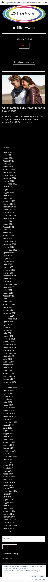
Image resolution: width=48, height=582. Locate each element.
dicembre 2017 (8, 448)
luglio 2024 (7, 221)
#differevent (24, 28)
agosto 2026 (8, 152)
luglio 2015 (7, 531)
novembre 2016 (9, 485)
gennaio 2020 (8, 376)
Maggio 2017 (8, 468)
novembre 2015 (9, 520)
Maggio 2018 (8, 434)
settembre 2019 (9, 388)
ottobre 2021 (8, 316)
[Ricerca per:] (23, 539)
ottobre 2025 (8, 181)
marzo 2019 (7, 405)
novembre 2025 (9, 178)
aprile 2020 (7, 367)
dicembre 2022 (9, 276)
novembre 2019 (9, 382)
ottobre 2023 (8, 247)
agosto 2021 (8, 321)
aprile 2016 (7, 505)
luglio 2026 (7, 155)
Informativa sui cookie (11, 573)
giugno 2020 (8, 362)
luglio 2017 (7, 462)
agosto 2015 (8, 528)
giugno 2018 (7, 431)
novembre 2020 (9, 347)
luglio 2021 (7, 324)
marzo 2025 (7, 198)
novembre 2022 (9, 278)
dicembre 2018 (9, 413)
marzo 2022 (7, 301)
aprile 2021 (7, 333)
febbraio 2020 (8, 373)
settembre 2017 (9, 456)
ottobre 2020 (8, 350)
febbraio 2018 (8, 442)
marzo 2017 (7, 474)
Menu (23, 46)
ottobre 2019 (8, 385)
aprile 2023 (7, 264)
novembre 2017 (9, 451)
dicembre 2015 (8, 517)
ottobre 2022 (8, 281)
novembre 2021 (9, 313)
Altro (29, 122)
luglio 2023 (7, 256)
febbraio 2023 (8, 270)
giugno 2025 (8, 189)
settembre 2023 (9, 250)
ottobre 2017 (8, 454)
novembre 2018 (9, 416)
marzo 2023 (7, 267)
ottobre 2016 (8, 488)
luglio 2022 (7, 290)
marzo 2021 (7, 336)
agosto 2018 (8, 425)
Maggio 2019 (8, 399)
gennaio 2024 (8, 238)
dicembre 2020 (9, 344)
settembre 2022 (9, 284)
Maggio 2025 (8, 192)
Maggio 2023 (8, 261)
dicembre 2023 (9, 241)
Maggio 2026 (8, 161)
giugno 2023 (8, 258)
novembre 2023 (9, 244)
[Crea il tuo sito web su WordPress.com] (24, 2)
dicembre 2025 (9, 175)
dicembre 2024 (9, 207)
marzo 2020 (7, 370)
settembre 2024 (9, 215)
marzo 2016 (7, 508)
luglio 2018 (7, 428)
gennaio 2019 (8, 411)
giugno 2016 (7, 499)
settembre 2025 (9, 184)
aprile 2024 (7, 230)
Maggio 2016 (8, 502)
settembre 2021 (9, 319)
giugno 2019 (7, 396)
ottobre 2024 (8, 212)
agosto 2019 (8, 390)
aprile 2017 (7, 471)
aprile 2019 (7, 402)
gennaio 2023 (8, 273)
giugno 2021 (7, 327)
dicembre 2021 (8, 310)
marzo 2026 (7, 166)
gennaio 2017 (8, 479)
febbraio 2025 (8, 201)
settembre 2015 (9, 525)
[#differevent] (24, 14)
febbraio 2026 (8, 169)
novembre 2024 (9, 210)
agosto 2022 (8, 287)
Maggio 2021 (8, 330)
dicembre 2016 (8, 482)
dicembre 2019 (8, 379)
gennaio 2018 (8, 445)
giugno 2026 (8, 158)
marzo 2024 (7, 233)
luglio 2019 (7, 393)
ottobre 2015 (8, 522)
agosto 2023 (8, 253)
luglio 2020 (7, 359)
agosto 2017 (8, 459)
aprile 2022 (7, 299)
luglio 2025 (7, 187)
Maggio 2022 (8, 296)
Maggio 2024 (8, 227)
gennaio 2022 (8, 307)
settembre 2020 (9, 353)
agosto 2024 (8, 218)
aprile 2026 (7, 164)
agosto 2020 (8, 356)
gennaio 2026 (8, 172)
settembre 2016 (9, 491)
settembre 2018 (9, 422)
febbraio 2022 (8, 304)
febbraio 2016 (8, 511)
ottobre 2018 (8, 419)
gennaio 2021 (8, 342)
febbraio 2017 (8, 477)
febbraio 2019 (8, 408)
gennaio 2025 (8, 204)
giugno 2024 (8, 224)
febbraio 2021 (8, 339)
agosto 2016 (8, 494)
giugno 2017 (7, 465)
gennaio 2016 (8, 514)
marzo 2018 (7, 439)
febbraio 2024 (8, 235)
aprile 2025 (7, 195)
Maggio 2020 (8, 365)
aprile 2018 (7, 436)
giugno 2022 (8, 293)
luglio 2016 (7, 497)
